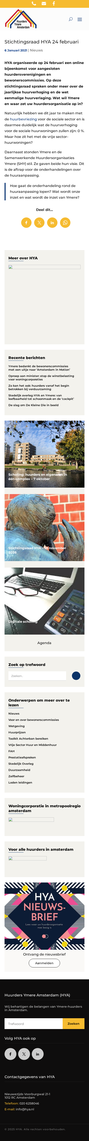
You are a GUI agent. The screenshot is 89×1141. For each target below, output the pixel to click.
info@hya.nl (25, 1109)
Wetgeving (16, 726)
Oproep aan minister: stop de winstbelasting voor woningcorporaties (41, 377)
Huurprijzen (17, 732)
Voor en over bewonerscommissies (33, 719)
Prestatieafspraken (22, 757)
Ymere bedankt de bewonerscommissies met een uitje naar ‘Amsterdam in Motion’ (39, 367)
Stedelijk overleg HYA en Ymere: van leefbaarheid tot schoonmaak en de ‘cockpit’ (41, 397)
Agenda (44, 643)
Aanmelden (44, 963)
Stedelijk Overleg (20, 763)
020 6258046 (29, 1103)
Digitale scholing (23, 621)
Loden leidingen (20, 782)
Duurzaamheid (19, 770)
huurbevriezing (23, 119)
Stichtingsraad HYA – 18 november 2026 (37, 550)
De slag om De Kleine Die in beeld (33, 405)
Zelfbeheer (16, 776)
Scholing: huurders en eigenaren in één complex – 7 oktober (37, 476)
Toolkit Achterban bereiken (28, 738)
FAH (11, 751)
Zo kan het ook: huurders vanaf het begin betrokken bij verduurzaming (38, 387)
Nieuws (36, 50)
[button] (86, 4)
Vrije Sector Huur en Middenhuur (32, 745)
